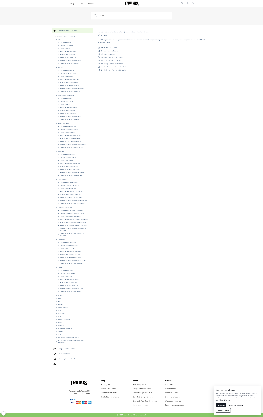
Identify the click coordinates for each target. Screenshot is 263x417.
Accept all (221, 405)
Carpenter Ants (62, 179)
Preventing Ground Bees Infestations (70, 141)
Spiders (60, 322)
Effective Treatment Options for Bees (70, 116)
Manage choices (223, 410)
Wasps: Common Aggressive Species (68, 337)
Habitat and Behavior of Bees (68, 107)
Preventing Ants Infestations (68, 57)
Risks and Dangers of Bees (67, 110)
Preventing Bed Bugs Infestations (69, 85)
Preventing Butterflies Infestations (70, 169)
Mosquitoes (61, 313)
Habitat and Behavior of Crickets (69, 279)
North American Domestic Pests (113, 32)
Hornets (60, 304)
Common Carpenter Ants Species (69, 185)
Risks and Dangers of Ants (67, 54)
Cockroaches (61, 239)
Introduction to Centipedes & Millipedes (71, 210)
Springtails (61, 325)
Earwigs (60, 295)
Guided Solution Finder (110, 397)
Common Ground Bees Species (69, 129)
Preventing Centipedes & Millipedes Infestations (74, 225)
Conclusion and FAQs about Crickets (70, 291)
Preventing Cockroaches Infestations (70, 257)
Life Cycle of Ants (65, 48)
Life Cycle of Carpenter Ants (68, 188)
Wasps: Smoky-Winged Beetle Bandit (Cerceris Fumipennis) (71, 341)
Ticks (59, 334)
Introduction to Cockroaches (68, 242)
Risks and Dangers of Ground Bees (70, 138)
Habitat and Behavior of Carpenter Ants (71, 191)
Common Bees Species (66, 101)
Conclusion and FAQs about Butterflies (71, 175)
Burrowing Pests (139, 384)
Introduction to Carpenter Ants (69, 182)
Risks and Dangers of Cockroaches (70, 254)
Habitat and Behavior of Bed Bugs (69, 79)
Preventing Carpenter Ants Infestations (71, 197)
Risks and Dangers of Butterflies (69, 166)
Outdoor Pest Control (109, 393)
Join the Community (140, 405)
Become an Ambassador (174, 405)
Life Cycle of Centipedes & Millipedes (70, 216)
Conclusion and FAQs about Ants (69, 63)
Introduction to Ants (65, 42)
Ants (59, 39)
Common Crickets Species (67, 273)
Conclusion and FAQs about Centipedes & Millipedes (72, 234)
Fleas (59, 298)
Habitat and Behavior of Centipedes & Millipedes (74, 219)
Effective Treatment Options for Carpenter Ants (73, 200)
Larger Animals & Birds (142, 389)
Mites (59, 310)
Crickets (60, 267)
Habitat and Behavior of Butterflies (70, 163)
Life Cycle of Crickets (66, 276)
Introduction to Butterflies (67, 154)
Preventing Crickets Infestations (69, 285)
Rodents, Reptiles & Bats (142, 393)
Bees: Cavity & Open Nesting (66, 95)
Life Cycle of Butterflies (66, 160)
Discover (91, 4)
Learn (81, 4)
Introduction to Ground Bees (68, 126)
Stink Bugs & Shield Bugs (65, 328)
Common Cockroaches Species (69, 245)
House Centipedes (63, 307)
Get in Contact (170, 389)
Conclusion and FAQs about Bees (69, 119)
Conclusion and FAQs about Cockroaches (71, 263)
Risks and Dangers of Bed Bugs (69, 82)
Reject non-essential (236, 405)
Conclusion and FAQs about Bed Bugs (70, 91)
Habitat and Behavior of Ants (68, 51)
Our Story (169, 384)
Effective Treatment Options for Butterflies (72, 172)
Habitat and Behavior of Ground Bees (70, 135)
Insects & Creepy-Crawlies (134, 32)
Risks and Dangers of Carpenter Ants (70, 194)
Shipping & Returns (172, 397)
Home (100, 32)
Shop (72, 4)
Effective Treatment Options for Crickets (71, 288)
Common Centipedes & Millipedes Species (72, 213)
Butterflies (61, 151)
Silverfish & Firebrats (64, 319)
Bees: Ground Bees (63, 123)
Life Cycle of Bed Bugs (66, 76)
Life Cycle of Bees (65, 104)
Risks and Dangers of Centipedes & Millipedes (73, 222)
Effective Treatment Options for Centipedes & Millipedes (73, 229)
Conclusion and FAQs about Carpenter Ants (72, 203)
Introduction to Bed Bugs (67, 70)
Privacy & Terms (171, 393)
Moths (60, 316)
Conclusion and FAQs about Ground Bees (72, 147)
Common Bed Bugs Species (68, 73)
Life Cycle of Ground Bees (67, 132)
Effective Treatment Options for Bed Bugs (72, 88)
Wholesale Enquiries (173, 401)
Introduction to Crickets (66, 270)
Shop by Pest (106, 384)
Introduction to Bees (66, 98)
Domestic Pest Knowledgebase (145, 401)
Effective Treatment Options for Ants (70, 60)
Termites (60, 331)
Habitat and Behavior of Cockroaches (70, 251)
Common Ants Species (66, 45)
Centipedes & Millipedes (65, 207)
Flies (59, 301)
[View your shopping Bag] (193, 3)
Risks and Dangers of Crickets (68, 282)
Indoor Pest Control (109, 389)
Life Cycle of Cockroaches (67, 248)
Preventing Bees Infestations (68, 113)
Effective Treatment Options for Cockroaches (73, 260)
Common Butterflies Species (68, 157)
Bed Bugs (60, 67)
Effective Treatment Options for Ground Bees (73, 144)
